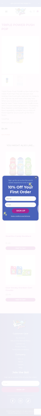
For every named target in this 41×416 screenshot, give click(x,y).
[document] (20, 208)
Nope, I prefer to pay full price (20, 216)
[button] (36, 177)
